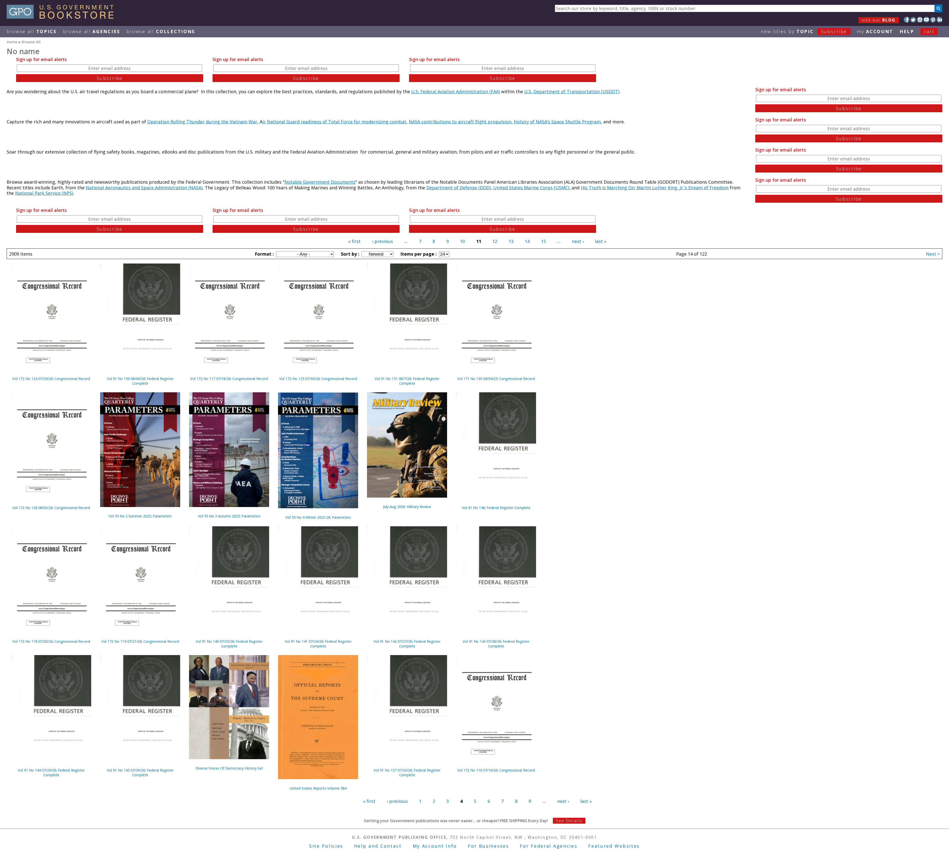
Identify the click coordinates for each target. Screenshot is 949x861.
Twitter (913, 19)
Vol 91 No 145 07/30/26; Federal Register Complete (140, 772)
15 (543, 241)
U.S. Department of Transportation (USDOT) (571, 91)
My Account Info (435, 846)
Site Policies (326, 846)
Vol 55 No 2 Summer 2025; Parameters (140, 516)
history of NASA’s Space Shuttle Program (557, 122)
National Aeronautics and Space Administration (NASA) (144, 188)
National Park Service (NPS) (44, 193)
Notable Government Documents (319, 182)
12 (494, 241)
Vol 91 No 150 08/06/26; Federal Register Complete (140, 381)
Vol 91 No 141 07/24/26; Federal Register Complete (318, 643)
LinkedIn (939, 19)
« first (354, 241)
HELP (907, 31)
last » (600, 241)
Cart (929, 31)
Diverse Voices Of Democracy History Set (229, 768)
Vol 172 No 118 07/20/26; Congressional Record (51, 641)
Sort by (349, 254)
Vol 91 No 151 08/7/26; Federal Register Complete (407, 381)
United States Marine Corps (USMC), (532, 188)
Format (264, 254)
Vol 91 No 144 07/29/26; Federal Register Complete (51, 772)
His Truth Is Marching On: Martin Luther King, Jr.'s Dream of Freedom (655, 188)
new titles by (804, 31)
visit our (879, 20)
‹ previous (382, 241)
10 (462, 241)
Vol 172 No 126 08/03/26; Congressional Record (51, 507)
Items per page (417, 254)
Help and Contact (378, 846)
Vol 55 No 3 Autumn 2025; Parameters (229, 516)
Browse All (32, 31)
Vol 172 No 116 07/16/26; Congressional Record (496, 770)
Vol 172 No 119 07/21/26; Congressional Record (140, 641)
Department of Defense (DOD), (459, 188)
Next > (933, 254)
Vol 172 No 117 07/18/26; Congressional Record (229, 378)
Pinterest (933, 19)
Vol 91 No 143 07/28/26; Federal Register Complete (496, 643)
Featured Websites (614, 846)
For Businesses (488, 846)
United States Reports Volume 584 (318, 788)
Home (12, 41)
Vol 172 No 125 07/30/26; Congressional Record (318, 378)
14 (527, 241)
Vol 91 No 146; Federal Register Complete (496, 507)
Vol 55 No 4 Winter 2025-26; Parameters (318, 517)
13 (511, 241)
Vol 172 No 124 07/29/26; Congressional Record (51, 378)
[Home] (62, 17)
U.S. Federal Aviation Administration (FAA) (455, 91)
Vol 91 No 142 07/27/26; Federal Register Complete (407, 643)
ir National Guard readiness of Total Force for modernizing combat (334, 122)
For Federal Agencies (548, 846)
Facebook (906, 19)
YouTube (926, 19)
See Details (569, 820)
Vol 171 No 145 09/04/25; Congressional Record (496, 378)
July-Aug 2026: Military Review (407, 506)
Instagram (920, 19)
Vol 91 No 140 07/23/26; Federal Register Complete (229, 643)
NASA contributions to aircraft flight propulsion (460, 122)
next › (578, 241)
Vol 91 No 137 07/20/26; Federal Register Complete (407, 772)
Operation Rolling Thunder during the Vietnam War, (203, 122)
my (875, 31)
